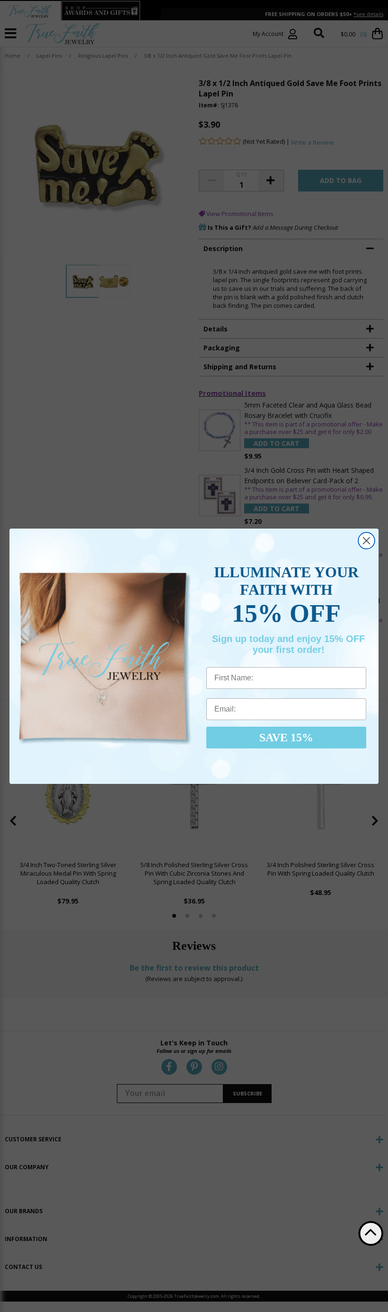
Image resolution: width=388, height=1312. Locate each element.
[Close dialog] (366, 540)
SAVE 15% (286, 737)
